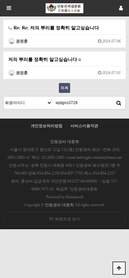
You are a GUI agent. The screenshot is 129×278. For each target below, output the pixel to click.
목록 (64, 88)
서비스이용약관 (84, 126)
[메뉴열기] (8, 8)
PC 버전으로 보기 (64, 219)
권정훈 (21, 41)
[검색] (118, 103)
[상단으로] (119, 268)
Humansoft (74, 197)
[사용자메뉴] (121, 8)
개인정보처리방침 (47, 126)
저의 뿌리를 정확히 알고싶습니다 (43, 59)
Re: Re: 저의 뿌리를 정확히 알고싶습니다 (55, 27)
